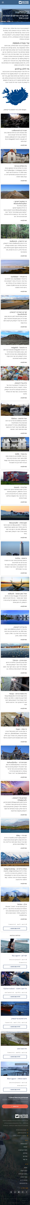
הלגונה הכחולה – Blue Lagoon (17, 1079)
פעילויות (25, 1153)
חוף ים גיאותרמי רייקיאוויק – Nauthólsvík (18, 313)
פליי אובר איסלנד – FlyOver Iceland (15, 988)
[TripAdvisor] (11, 1192)
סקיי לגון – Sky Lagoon (19, 955)
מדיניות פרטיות (23, 1183)
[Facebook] (26, 1192)
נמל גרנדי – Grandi (20, 487)
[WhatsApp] (15, 1192)
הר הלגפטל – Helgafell (19, 347)
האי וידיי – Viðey (21, 835)
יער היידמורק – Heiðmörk (18, 241)
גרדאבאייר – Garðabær (19, 276)
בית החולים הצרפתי (20, 166)
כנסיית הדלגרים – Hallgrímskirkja (15, 869)
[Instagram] (22, 1192)
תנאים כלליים (23, 1180)
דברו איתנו (16, 1106)
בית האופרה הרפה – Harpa (18, 693)
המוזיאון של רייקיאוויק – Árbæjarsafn (19, 799)
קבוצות (25, 1147)
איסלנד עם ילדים (23, 1174)
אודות (25, 1167)
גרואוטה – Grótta (21, 558)
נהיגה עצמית (24, 1144)
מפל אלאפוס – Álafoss (19, 418)
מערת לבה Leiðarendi (19, 130)
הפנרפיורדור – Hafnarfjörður (17, 762)
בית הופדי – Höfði (21, 454)
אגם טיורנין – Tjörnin (20, 660)
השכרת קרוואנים (22, 1150)
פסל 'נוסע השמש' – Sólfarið (17, 594)
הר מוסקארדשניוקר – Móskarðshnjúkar (20, 202)
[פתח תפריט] (3, 2)
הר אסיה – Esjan (21, 729)
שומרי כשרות (24, 1177)
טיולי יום (25, 1156)
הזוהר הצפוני (23, 1171)
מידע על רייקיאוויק (21, 383)
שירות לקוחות (11, 1203)
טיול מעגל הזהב (22, 1049)
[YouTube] (18, 1192)
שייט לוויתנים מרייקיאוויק (19, 1019)
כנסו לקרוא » (23, 145)
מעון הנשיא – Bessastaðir (18, 523)
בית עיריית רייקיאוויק (20, 627)
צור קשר (25, 1159)
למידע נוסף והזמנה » (15, 928)
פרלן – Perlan (22, 904)
